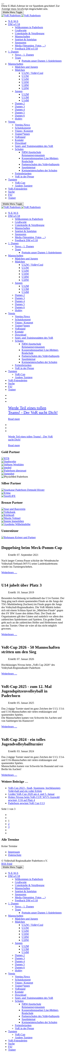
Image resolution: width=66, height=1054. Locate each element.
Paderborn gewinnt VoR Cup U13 (26, 803)
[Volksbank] (8, 512)
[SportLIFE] (8, 496)
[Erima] (5, 492)
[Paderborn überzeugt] (13, 470)
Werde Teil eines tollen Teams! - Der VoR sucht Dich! (33, 410)
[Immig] (12, 521)
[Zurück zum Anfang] (2, 3)
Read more (14, 419)
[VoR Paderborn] (21, 15)
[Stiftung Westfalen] (12, 464)
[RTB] (5, 458)
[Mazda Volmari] (10, 518)
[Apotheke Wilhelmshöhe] (15, 524)
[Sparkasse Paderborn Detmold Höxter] (23, 489)
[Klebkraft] (7, 515)
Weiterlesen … (9, 572)
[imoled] (6, 467)
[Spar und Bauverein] (13, 509)
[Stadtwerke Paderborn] (8, 461)
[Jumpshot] (7, 473)
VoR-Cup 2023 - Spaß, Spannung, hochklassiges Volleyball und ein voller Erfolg (34, 789)
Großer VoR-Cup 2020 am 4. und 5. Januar (31, 794)
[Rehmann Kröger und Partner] (18, 537)
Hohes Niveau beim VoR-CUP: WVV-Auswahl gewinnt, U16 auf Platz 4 (34, 799)
